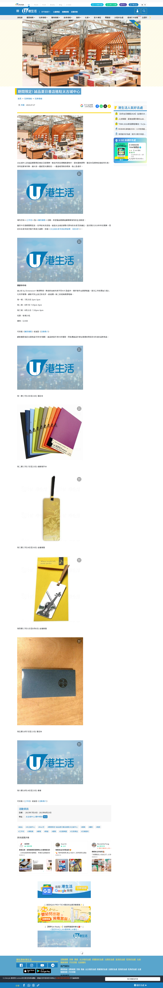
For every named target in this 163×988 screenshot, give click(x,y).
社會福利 (82, 962)
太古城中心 (31, 827)
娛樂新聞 (65, 12)
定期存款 (74, 12)
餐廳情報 (64, 962)
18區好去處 (118, 17)
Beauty (52, 5)
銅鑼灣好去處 (97, 959)
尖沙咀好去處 (85, 959)
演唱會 (20, 17)
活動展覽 (64, 959)
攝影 (91, 827)
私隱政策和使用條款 (63, 978)
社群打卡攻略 (112, 5)
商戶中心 (123, 5)
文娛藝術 (85, 831)
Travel (36, 5)
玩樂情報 (28, 98)
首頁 (19, 98)
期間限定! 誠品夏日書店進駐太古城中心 (63, 827)
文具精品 (74, 831)
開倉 (46, 831)
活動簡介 (44, 331)
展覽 (39, 831)
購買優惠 (28, 331)
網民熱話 (64, 969)
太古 (45, 816)
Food (44, 5)
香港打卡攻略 (132, 17)
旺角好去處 (131, 959)
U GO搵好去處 (98, 5)
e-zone (68, 5)
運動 (83, 827)
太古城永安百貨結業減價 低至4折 (64, 229)
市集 (71, 959)
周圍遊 (107, 17)
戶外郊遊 (73, 962)
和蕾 (23, 105)
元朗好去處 (109, 959)
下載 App (134, 5)
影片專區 (97, 17)
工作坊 (29, 220)
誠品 (21, 827)
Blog (60, 5)
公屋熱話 (56, 12)
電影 (98, 827)
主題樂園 (63, 831)
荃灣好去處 (120, 959)
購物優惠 (41, 220)
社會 (139, 959)
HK (29, 5)
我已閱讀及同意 (132, 979)
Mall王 (41, 827)
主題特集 (145, 17)
